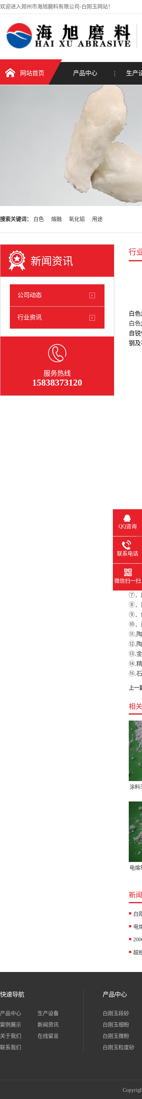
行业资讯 (29, 317)
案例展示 (10, 1025)
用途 (97, 219)
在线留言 (48, 1036)
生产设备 (48, 1013)
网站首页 (32, 73)
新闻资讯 (48, 1025)
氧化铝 (77, 219)
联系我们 (10, 1047)
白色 (38, 219)
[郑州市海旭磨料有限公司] (66, 47)
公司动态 (29, 295)
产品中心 (85, 73)
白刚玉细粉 (116, 1025)
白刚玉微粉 (116, 1036)
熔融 (56, 219)
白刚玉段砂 (116, 1013)
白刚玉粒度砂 (118, 1047)
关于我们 (10, 1036)
